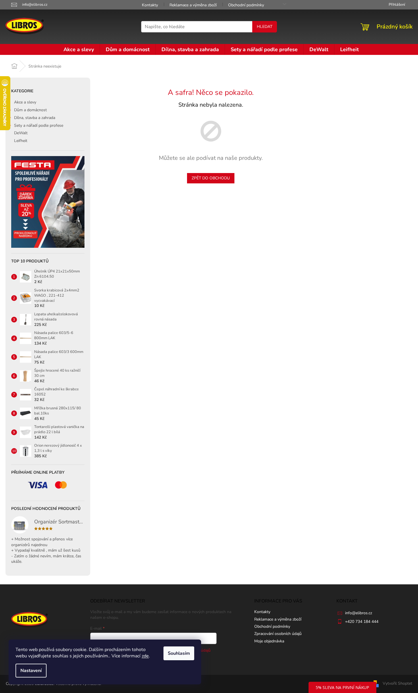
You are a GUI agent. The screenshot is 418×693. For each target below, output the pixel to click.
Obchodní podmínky (246, 5)
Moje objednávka (269, 641)
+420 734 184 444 (361, 621)
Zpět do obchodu (211, 178)
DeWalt (21, 133)
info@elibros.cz (358, 613)
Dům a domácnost (30, 110)
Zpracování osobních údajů (278, 633)
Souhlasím (179, 653)
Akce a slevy (25, 102)
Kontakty (150, 5)
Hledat (264, 26)
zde (145, 656)
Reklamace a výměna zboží (193, 5)
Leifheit (20, 140)
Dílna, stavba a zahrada (34, 117)
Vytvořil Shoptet (397, 683)
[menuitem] (79, 49)
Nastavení (31, 670)
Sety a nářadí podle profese (38, 125)
